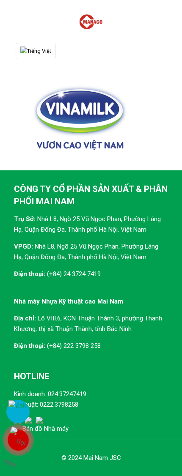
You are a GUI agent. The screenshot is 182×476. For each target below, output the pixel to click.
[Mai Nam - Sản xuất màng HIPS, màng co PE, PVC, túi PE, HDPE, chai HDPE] (91, 21)
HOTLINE (32, 376)
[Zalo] (18, 411)
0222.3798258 (59, 404)
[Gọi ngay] (18, 440)
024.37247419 (67, 394)
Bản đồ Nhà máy (45, 428)
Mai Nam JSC (102, 458)
